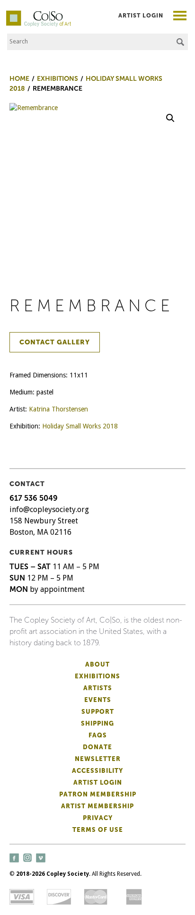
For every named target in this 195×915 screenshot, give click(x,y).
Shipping (97, 723)
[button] (170, 118)
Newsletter (98, 758)
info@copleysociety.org (49, 509)
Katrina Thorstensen (58, 409)
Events (97, 699)
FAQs (98, 735)
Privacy (98, 817)
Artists (97, 688)
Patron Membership (97, 794)
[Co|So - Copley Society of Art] (38, 14)
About (97, 664)
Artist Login (140, 15)
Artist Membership (97, 806)
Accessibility (97, 770)
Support (97, 711)
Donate (97, 747)
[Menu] (180, 17)
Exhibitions (97, 676)
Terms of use (97, 829)
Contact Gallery (54, 342)
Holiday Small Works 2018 (80, 426)
